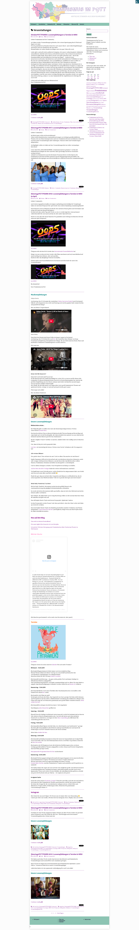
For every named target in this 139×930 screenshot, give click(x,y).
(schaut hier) (42, 430)
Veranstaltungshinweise (45, 850)
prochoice (101, 100)
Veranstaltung (97, 108)
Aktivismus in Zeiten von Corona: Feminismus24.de (96, 131)
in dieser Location (55, 676)
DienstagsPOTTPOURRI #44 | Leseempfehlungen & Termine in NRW (56, 854)
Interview (99, 95)
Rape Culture (101, 102)
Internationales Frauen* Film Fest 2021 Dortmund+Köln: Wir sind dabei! (98, 124)
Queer (105, 100)
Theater (88, 108)
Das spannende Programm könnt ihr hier (43, 751)
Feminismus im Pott (44, 609)
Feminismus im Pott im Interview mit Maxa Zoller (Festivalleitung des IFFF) (96, 119)
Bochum (102, 82)
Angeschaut (42, 802)
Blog (66, 802)
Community (50, 24)
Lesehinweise (34, 123)
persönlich (88, 100)
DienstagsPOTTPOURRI (38, 122)
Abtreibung (88, 82)
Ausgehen (70, 847)
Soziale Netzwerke (102, 106)
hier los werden (37, 742)
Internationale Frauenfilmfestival (63, 251)
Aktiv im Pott (35, 802)
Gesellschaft (100, 93)
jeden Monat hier (44, 708)
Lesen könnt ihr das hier (46, 509)
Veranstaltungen (58, 123)
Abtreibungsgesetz (94, 82)
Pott (53, 907)
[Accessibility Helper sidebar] (137, 1)
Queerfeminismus (45, 123)
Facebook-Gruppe (50, 780)
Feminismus (67, 122)
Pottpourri (33, 24)
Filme (71, 122)
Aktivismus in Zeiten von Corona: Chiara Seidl (96, 135)
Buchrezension (90, 84)
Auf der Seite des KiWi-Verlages (40, 468)
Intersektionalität (77, 122)
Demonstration (93, 86)
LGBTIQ (94, 98)
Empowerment (90, 90)
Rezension (89, 104)
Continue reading (36, 117)
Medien (101, 98)
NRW (45, 803)
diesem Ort (72, 684)
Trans (92, 108)
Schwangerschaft (90, 106)
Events (61, 122)
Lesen (102, 96)
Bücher (53, 188)
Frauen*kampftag (92, 93)
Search (88, 29)
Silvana (41, 36)
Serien (52, 123)
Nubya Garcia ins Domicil (65, 301)
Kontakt (82, 24)
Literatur (98, 98)
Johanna (42, 129)
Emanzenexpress (65, 188)
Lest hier (33, 447)
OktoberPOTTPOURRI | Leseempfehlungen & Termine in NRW (54, 35)
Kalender (59, 24)
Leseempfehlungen (35, 803)
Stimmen (47, 188)
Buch (105, 82)
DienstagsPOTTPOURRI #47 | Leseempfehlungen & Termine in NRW (56, 128)
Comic (96, 84)
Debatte (88, 86)
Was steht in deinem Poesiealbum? (41, 521)
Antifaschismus (56, 122)
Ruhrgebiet (58, 803)
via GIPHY (34, 114)
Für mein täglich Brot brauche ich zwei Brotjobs (45, 524)
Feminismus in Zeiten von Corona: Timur (96, 128)
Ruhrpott (75, 848)
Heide (41, 810)
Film (87, 93)
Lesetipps (55, 848)
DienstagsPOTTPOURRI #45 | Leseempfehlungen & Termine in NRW (56, 808)
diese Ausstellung (63, 718)
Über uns (74, 24)
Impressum (87, 919)
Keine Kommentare (50, 36)
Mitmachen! (66, 24)
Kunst (104, 95)
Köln (87, 97)
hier (54, 339)
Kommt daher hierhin (37, 763)
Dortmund (105, 88)
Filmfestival (77, 802)
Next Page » (60, 913)
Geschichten (42, 24)
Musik (39, 123)
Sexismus (96, 106)
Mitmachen (78, 188)
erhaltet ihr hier (42, 732)
